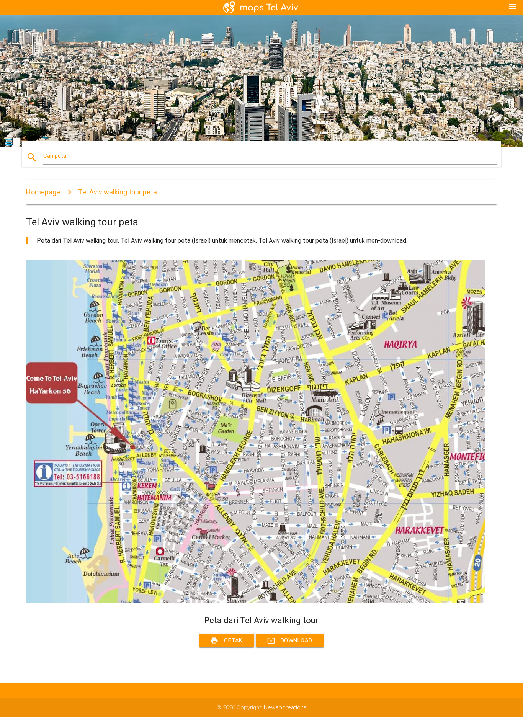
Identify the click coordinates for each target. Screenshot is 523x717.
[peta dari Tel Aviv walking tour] (255, 601)
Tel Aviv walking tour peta (117, 192)
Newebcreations (285, 707)
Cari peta (54, 155)
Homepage (43, 192)
